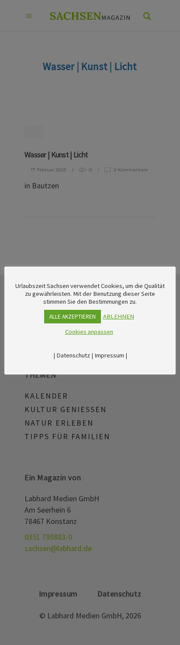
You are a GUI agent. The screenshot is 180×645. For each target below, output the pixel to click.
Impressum (109, 355)
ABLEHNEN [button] (118, 316)
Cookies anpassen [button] (89, 332)
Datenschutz (73, 355)
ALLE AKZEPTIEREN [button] (72, 316)
